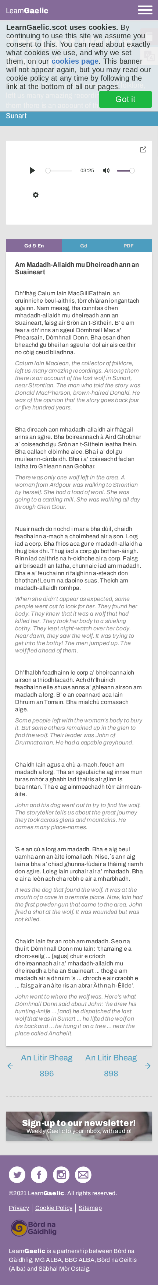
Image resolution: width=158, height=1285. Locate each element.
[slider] (59, 170)
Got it (125, 99)
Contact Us (83, 1174)
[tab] (34, 245)
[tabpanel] (79, 649)
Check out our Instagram (61, 1174)
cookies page (74, 61)
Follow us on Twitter (17, 1174)
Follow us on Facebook (39, 1174)
